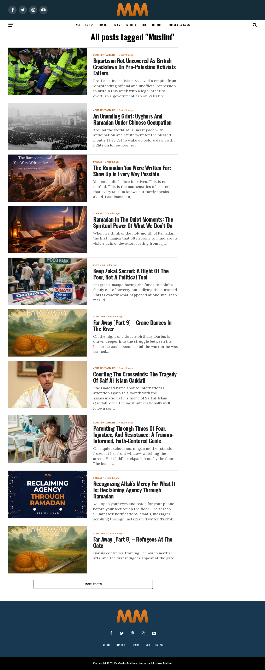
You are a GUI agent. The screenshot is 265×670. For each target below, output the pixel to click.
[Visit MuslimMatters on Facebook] (111, 633)
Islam (116, 25)
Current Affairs (179, 25)
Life (144, 25)
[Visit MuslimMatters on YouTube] (154, 633)
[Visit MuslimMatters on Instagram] (143, 633)
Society (131, 25)
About (106, 645)
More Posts (93, 584)
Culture (157, 25)
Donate (103, 25)
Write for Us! (84, 25)
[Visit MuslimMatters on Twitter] (122, 633)
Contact (121, 645)
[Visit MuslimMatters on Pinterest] (132, 633)
